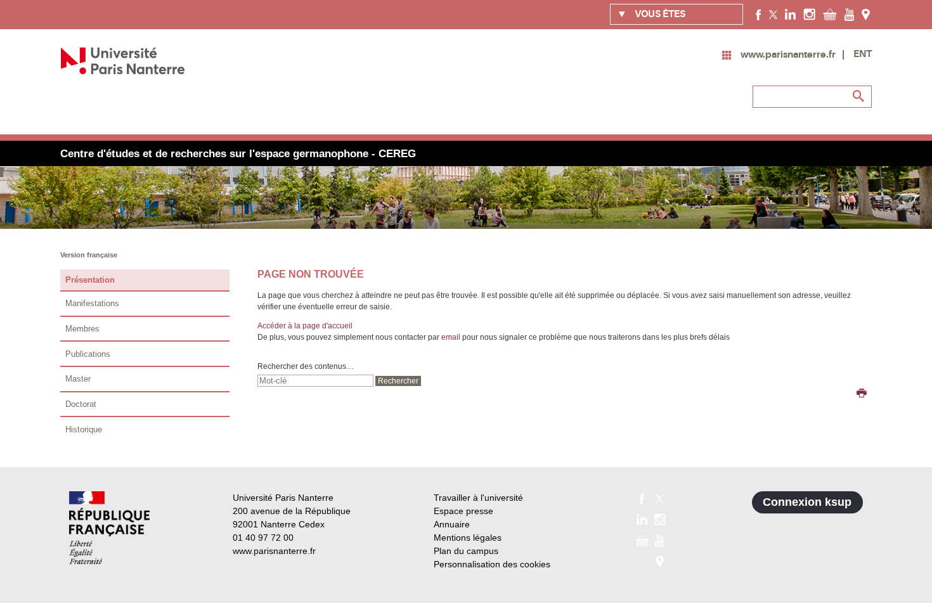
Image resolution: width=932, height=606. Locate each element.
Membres (82, 328)
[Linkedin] (790, 14)
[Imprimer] (862, 394)
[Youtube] (849, 14)
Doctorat (80, 404)
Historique (83, 429)
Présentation (90, 280)
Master (78, 379)
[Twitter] (773, 14)
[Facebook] (758, 14)
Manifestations (92, 303)
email (450, 337)
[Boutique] (830, 14)
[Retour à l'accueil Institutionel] (109, 527)
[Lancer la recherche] (859, 96)
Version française (88, 255)
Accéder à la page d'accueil (305, 325)
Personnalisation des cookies (492, 564)
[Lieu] (866, 14)
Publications (87, 354)
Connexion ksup (807, 502)
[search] (315, 381)
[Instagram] (809, 14)
